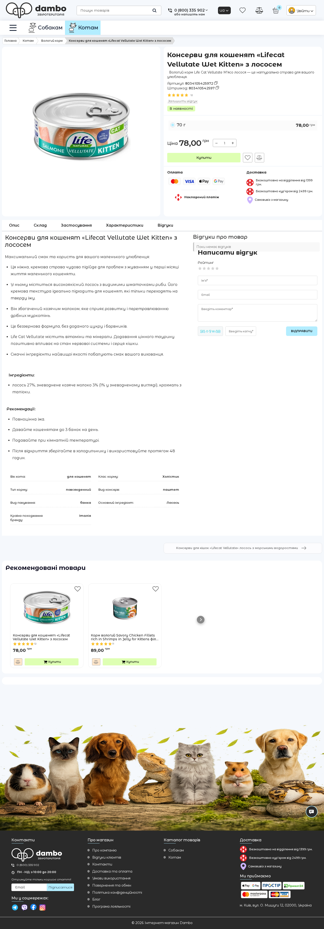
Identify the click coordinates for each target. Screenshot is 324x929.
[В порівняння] (259, 157)
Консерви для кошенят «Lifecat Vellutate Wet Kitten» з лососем (41, 637)
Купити (203, 158)
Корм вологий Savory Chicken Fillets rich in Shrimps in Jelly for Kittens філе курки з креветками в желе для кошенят (124, 637)
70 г (246, 125)
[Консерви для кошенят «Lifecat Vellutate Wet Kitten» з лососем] (47, 604)
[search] (154, 10)
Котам (174, 857)
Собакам (176, 850)
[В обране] (247, 157)
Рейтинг (206, 263)
